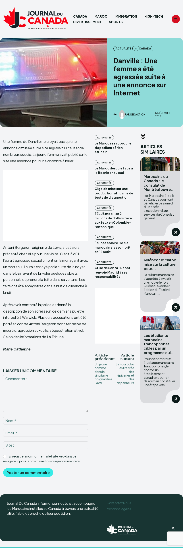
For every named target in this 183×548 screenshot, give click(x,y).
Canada (145, 48)
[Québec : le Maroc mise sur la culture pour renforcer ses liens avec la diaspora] (160, 248)
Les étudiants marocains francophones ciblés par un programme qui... (159, 344)
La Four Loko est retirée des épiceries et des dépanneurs (125, 373)
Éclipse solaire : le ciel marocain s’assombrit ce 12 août (113, 247)
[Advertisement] (45, 205)
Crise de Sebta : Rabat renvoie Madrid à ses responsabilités (112, 272)
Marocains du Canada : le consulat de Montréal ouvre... (159, 183)
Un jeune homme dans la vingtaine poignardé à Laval (103, 373)
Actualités (124, 48)
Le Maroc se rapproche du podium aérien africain (113, 147)
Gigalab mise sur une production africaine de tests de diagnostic (114, 193)
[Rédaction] (122, 114)
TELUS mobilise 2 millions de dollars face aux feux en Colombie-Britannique (113, 220)
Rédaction (138, 114)
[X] (173, 528)
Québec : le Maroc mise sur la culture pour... (160, 264)
